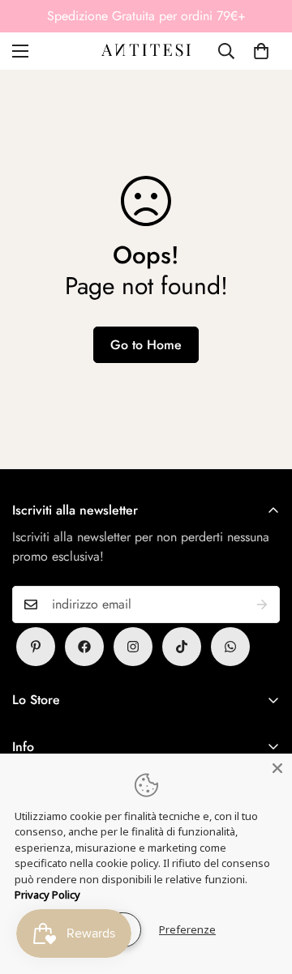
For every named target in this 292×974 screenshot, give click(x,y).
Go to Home (146, 344)
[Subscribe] (262, 604)
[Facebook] (84, 646)
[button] (261, 51)
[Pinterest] (35, 646)
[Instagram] (133, 646)
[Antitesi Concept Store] (146, 51)
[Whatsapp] (230, 646)
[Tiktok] (181, 646)
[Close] (277, 768)
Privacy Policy (47, 894)
